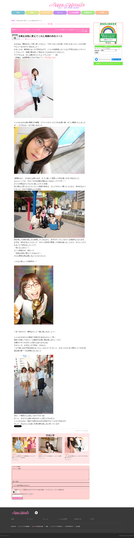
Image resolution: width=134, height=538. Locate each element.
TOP (18, 12)
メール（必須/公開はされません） (21, 485)
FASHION (13, 526)
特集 (47, 526)
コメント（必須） (17, 468)
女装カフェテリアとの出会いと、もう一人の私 (26, 29)
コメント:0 (86, 430)
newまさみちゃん (31, 39)
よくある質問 (74, 12)
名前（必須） (15, 481)
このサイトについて (4, 535)
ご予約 (102, 12)
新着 (32, 12)
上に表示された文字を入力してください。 (23, 494)
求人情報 (78, 526)
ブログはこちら (50, 57)
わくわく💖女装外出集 (37, 526)
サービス (46, 12)
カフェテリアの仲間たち (57, 526)
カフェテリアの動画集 (24, 526)
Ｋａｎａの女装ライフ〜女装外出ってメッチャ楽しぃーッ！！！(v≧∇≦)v (71, 30)
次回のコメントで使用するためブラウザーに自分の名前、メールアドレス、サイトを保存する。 (39, 489)
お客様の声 (88, 12)
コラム (22, 39)
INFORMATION (69, 526)
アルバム (60, 12)
